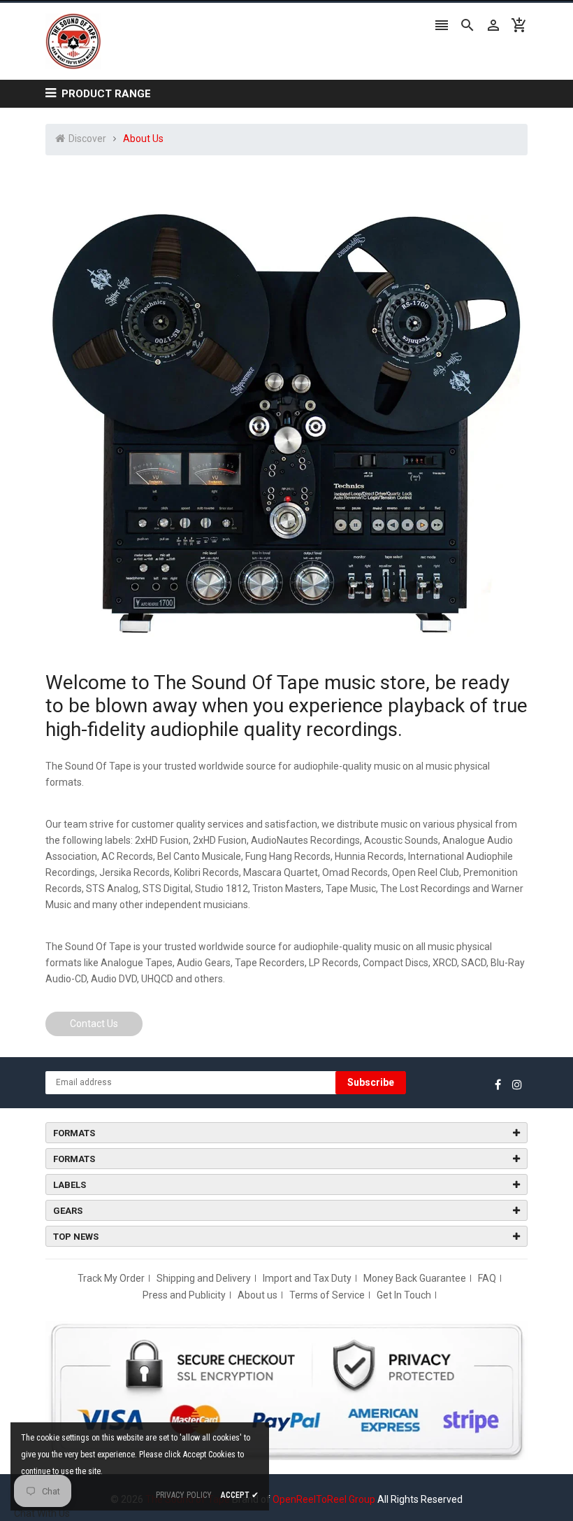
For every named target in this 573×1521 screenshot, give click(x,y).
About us (257, 1295)
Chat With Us (42, 1513)
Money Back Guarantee (414, 1278)
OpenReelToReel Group (324, 1499)
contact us (94, 1023)
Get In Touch (404, 1295)
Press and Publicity (184, 1295)
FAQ (487, 1278)
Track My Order (111, 1278)
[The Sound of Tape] (286, 1389)
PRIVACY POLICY (184, 1495)
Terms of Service (327, 1295)
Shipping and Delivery (204, 1278)
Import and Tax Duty (307, 1278)
